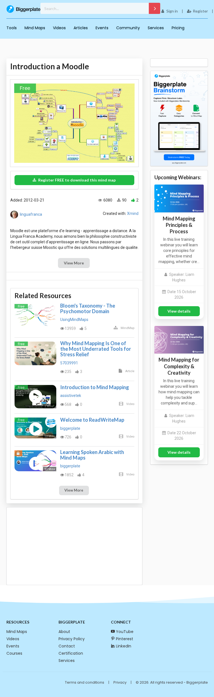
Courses (14, 653)
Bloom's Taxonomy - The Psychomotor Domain (87, 308)
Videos (59, 28)
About (64, 631)
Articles (81, 28)
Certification (71, 653)
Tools (11, 28)
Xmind (132, 213)
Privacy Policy (72, 639)
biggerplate (70, 428)
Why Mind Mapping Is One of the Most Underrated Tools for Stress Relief (95, 348)
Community (128, 28)
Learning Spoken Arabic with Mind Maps (92, 455)
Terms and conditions (84, 682)
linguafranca (31, 214)
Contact (67, 646)
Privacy (120, 682)
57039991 (69, 363)
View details (179, 311)
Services (156, 28)
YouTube (125, 631)
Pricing (178, 28)
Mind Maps (35, 28)
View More (74, 263)
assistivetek (70, 395)
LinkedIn (123, 646)
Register (200, 11)
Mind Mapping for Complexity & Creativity (179, 366)
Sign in (172, 11)
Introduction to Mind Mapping (94, 387)
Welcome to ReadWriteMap (92, 420)
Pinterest (124, 639)
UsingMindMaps (74, 319)
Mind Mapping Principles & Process (179, 224)
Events (102, 28)
